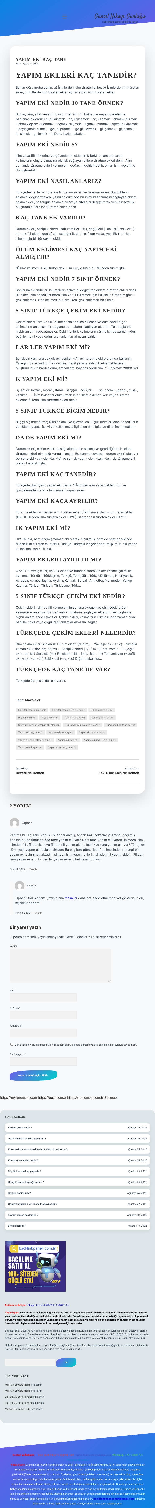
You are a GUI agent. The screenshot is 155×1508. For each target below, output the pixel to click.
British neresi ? (17, 1225)
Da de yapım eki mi (101, 709)
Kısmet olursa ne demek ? (23, 1214)
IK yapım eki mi (26, 717)
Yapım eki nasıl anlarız (91, 732)
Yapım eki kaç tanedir (30, 732)
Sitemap (110, 1097)
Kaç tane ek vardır (74, 717)
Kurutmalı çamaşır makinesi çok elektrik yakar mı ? (38, 1149)
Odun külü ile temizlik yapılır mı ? (27, 1138)
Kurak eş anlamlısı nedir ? (23, 1160)
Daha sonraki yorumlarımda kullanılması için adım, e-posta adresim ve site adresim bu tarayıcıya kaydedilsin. (76, 1044)
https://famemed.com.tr (85, 1097)
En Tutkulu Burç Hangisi (18, 1396)
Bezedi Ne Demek (30, 773)
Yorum (13, 945)
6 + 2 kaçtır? (17, 1054)
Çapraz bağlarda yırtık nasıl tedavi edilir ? (32, 1203)
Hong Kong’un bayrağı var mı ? (26, 1182)
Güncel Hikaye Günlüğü (119, 16)
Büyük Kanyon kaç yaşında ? (24, 1171)
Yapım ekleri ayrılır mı (30, 747)
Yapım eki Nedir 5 (68, 739)
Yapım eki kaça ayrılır (61, 732)
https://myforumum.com (18, 1097)
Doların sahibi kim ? (19, 1193)
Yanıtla (33, 869)
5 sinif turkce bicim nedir (32, 709)
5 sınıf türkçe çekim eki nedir (68, 709)
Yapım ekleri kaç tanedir (61, 747)
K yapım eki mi (50, 717)
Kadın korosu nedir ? (20, 1127)
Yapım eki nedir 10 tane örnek (34, 739)
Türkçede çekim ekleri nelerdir (82, 724)
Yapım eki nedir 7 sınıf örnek (99, 739)
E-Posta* (15, 1008)
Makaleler (33, 700)
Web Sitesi (15, 1025)
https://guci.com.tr (52, 1097)
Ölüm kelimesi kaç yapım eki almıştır (38, 724)
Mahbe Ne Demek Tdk (17, 1408)
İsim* (12, 990)
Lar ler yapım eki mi (102, 717)
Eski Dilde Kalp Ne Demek (119, 773)
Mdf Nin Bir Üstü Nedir (17, 1384)
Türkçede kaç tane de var (120, 724)
